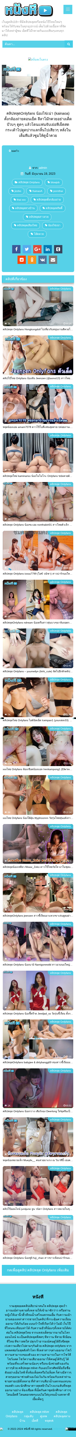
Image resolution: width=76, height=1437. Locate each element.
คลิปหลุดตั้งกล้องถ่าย (49, 199)
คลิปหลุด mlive (39, 1411)
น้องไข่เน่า (54, 225)
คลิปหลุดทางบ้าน (25, 208)
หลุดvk (49, 1420)
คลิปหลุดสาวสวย (39, 216)
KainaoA (37, 190)
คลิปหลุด (17, 1411)
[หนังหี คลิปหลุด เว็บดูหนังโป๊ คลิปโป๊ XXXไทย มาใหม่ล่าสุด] (31, 10)
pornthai (58, 190)
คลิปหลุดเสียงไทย (27, 225)
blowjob (55, 182)
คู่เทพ (43, 1416)
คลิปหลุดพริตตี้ (54, 208)
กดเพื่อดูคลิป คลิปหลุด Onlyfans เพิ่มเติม (38, 1270)
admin (43, 167)
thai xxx (21, 199)
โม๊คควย (39, 234)
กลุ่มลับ (28, 1416)
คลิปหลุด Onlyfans (29, 182)
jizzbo (18, 190)
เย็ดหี (35, 1420)
